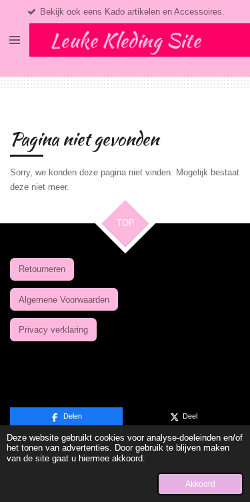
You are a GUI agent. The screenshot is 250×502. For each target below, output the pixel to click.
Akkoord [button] (200, 483)
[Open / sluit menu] (14, 40)
